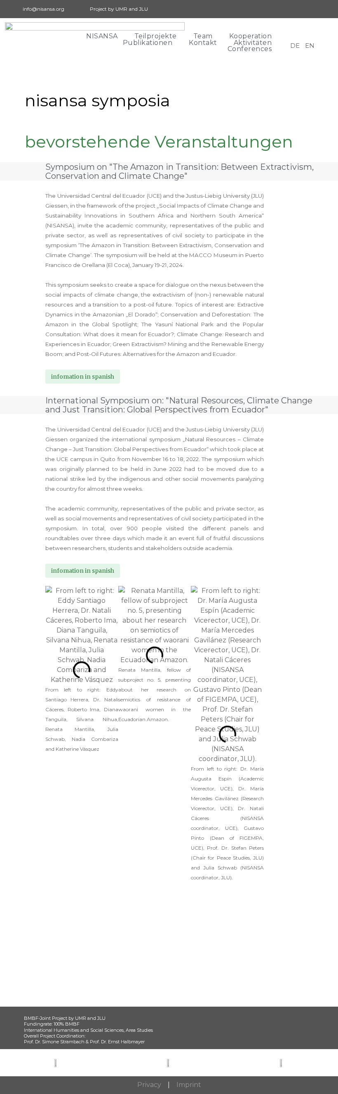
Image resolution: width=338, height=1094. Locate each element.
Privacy (149, 1085)
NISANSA (102, 36)
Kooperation (250, 36)
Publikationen (148, 43)
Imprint (188, 1085)
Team (203, 36)
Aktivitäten (253, 43)
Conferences (250, 49)
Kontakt (203, 43)
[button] (53, 734)
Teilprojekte (155, 36)
